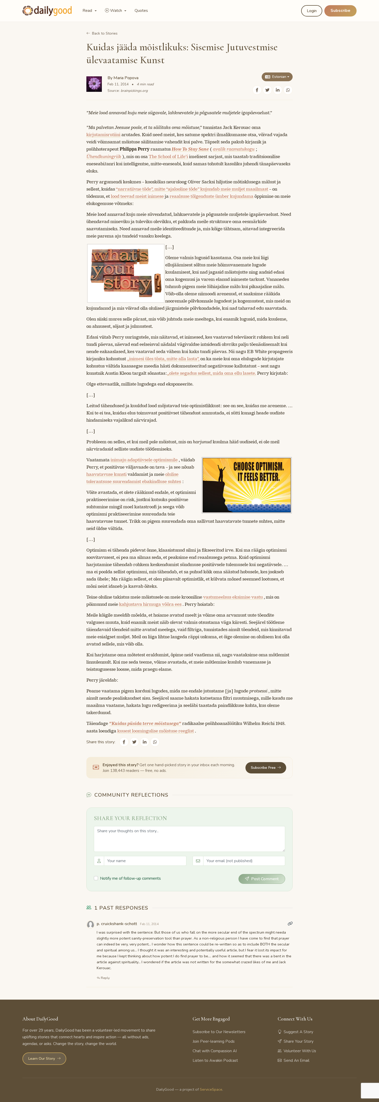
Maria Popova (125, 78)
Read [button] (88, 10)
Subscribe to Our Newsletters (219, 1031)
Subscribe (340, 10)
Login (312, 11)
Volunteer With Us (300, 1051)
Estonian (279, 76)
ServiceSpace (211, 1089)
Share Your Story (299, 1041)
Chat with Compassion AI (215, 1051)
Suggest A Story (298, 1031)
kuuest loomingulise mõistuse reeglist (155, 731)
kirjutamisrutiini (103, 135)
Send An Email (296, 1060)
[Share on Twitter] (267, 90)
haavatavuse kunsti (106, 474)
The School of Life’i (168, 156)
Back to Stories (105, 33)
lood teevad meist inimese (137, 196)
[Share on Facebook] (257, 90)
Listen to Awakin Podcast (215, 1060)
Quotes (141, 10)
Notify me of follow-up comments (130, 878)
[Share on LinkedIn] (277, 90)
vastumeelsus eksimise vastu (233, 597)
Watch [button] (116, 10)
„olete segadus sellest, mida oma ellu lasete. (211, 373)
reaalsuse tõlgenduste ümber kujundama (211, 196)
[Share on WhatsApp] (288, 90)
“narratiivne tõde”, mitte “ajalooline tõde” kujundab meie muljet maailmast (192, 189)
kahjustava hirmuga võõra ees (150, 604)
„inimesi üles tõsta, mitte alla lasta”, (163, 359)
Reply (105, 978)
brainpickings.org (134, 90)
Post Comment (265, 879)
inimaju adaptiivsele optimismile (144, 460)
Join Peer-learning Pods (214, 1041)
